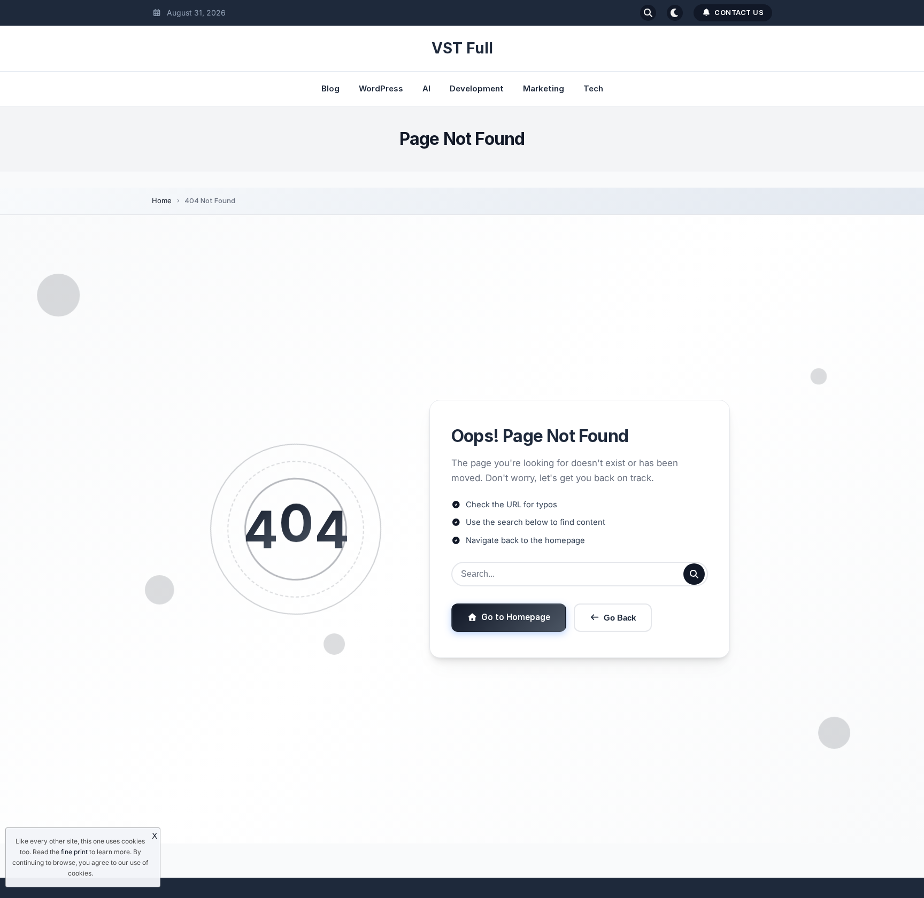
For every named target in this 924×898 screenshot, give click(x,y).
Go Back (620, 617)
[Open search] (648, 13)
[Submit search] (694, 574)
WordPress (381, 88)
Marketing (543, 88)
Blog (330, 88)
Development (477, 88)
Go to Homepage (515, 617)
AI (426, 88)
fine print (74, 852)
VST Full (462, 48)
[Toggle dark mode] (675, 13)
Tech (593, 88)
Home (162, 200)
